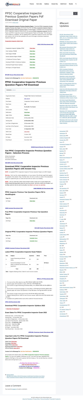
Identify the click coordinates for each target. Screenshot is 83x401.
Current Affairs (63, 166)
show (14, 90)
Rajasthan (62, 263)
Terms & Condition (45, 399)
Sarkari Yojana (63, 274)
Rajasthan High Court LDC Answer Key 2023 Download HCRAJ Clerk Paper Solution (69, 121)
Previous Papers (10, 374)
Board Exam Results (65, 157)
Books (61, 159)
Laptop (61, 232)
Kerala (61, 228)
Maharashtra (63, 239)
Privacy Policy (36, 399)
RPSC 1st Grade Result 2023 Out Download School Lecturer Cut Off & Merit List (68, 65)
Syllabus (46, 4)
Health (61, 197)
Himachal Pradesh (64, 199)
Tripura (61, 303)
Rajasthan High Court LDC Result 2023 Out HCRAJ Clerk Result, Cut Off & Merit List (69, 107)
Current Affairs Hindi (65, 168)
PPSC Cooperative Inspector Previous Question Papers (19, 26)
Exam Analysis (63, 179)
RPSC (61, 272)
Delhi (61, 170)
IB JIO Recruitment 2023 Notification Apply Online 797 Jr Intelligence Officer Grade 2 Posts (68, 96)
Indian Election (63, 206)
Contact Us (57, 399)
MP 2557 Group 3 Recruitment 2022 (14, 74)
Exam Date (62, 181)
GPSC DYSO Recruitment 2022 (45, 44)
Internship (62, 212)
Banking (62, 151)
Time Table (62, 300)
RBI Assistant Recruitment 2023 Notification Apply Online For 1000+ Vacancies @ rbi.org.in (68, 49)
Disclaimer (30, 399)
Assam (61, 146)
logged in (14, 389)
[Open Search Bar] (76, 4)
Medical (62, 241)
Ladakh (62, 230)
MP (60, 245)
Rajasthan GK (63, 265)
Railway (62, 261)
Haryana (62, 195)
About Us (25, 399)
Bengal (61, 153)
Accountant (63, 131)
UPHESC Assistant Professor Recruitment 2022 (17, 248)
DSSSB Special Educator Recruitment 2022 (42, 147)
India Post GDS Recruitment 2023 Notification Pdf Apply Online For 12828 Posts (68, 90)
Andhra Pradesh (64, 137)
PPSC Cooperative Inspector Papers (42, 28)
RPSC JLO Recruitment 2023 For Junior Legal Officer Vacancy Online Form (68, 85)
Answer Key (54, 4)
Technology (63, 296)
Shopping (62, 278)
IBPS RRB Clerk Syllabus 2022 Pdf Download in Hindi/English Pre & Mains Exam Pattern (26, 376)
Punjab (61, 259)
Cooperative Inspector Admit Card (14, 41)
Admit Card (63, 4)
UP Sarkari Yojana (64, 309)
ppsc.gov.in (27, 98)
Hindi (61, 201)
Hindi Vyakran (63, 203)
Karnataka (62, 225)
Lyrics (61, 236)
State (61, 285)
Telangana (62, 298)
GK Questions (63, 188)
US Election (63, 314)
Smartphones (63, 281)
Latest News (63, 234)
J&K (61, 221)
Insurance (62, 210)
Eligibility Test (63, 175)
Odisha (61, 252)
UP (60, 307)
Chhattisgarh (63, 162)
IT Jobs (61, 219)
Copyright (52, 399)
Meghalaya (62, 243)
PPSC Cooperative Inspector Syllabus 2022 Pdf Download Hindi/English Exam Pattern (25, 377)
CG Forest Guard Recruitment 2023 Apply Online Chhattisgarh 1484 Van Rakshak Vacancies (68, 101)
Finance (32, 4)
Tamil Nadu (63, 292)
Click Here (32, 48)
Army (61, 142)
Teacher (62, 294)
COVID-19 (62, 164)
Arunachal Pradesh (65, 144)
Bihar (61, 155)
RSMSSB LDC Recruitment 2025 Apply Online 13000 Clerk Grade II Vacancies (68, 43)
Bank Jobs (62, 148)
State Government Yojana (66, 287)
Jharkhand (62, 223)
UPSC (61, 311)
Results (71, 4)
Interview (62, 214)
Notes (61, 250)
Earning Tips (63, 173)
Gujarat (61, 192)
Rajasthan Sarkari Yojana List (67, 267)
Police (61, 254)
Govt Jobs (39, 4)
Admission (62, 133)
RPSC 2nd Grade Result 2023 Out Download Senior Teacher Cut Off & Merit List (68, 60)
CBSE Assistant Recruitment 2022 (14, 208)
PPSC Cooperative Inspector (40, 31)
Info (61, 208)
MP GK (61, 247)
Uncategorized (63, 305)
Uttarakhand (63, 316)
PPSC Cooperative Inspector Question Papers (16, 29)
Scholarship (63, 276)
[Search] (75, 13)
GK (60, 186)
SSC (61, 283)
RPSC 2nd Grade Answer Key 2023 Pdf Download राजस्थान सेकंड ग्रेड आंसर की (68, 54)
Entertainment (63, 177)
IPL (60, 217)
